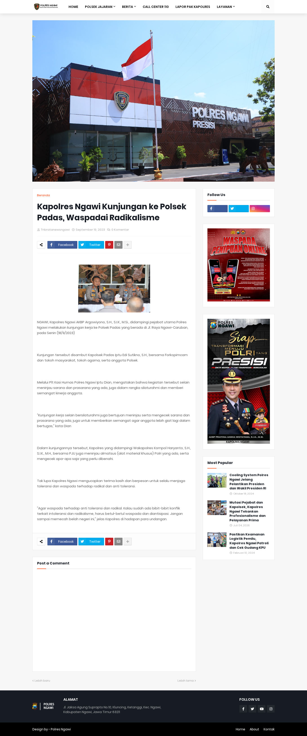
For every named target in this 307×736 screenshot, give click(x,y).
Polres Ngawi (61, 729)
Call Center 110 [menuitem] (156, 6)
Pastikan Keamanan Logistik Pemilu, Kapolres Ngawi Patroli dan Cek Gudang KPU (249, 541)
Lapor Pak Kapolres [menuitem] (193, 6)
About (254, 729)
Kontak (269, 729)
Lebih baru (42, 680)
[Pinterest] (109, 245)
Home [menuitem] (73, 6)
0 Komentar (120, 229)
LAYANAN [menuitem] (224, 6)
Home (240, 729)
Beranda (43, 195)
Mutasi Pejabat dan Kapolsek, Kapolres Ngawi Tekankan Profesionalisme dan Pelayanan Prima (247, 511)
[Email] (118, 245)
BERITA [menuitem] (127, 6)
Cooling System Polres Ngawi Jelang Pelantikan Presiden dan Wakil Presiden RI (248, 482)
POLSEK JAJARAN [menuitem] (98, 6)
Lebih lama (186, 680)
